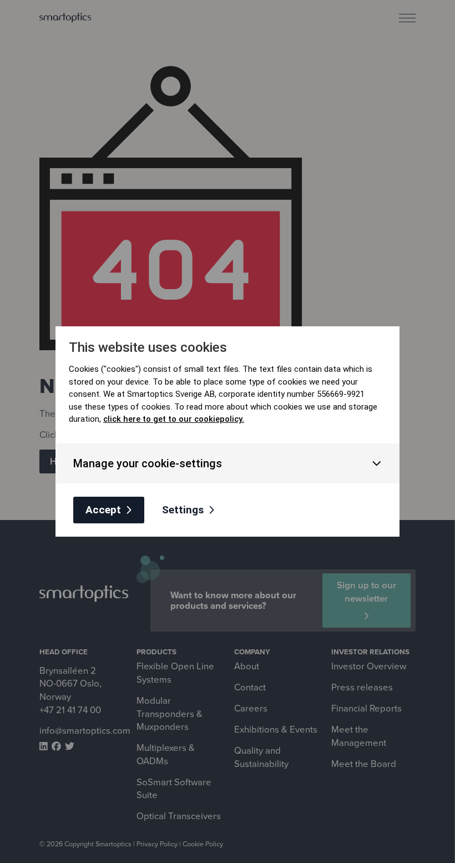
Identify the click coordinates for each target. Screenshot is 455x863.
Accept (103, 509)
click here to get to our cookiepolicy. (173, 419)
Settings (183, 509)
